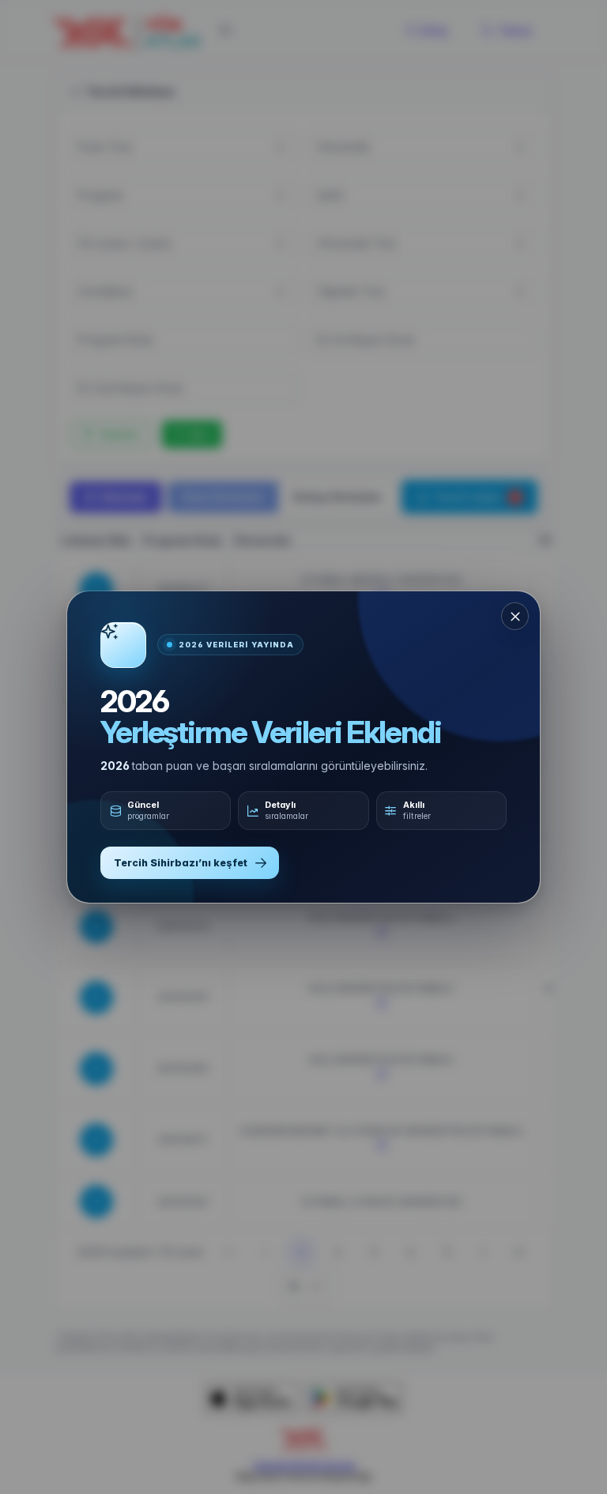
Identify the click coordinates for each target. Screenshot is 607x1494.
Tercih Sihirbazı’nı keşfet (180, 863)
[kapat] (515, 616)
